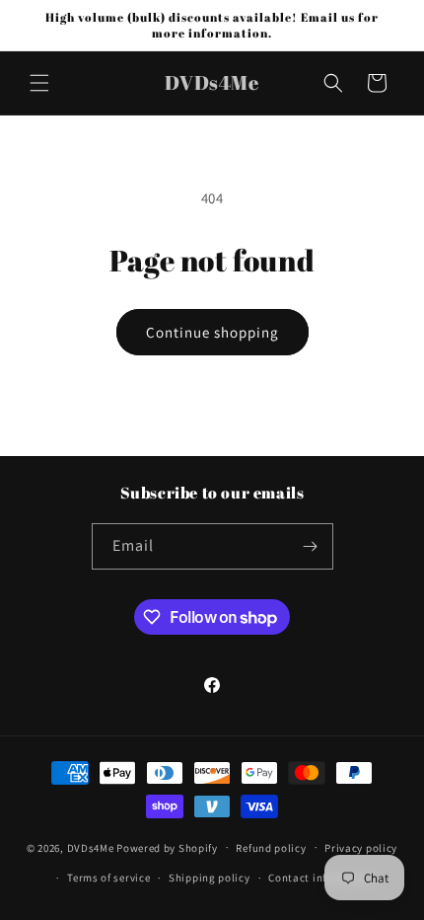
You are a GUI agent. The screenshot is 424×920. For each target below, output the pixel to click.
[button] (39, 83)
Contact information (321, 877)
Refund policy (271, 848)
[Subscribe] (310, 546)
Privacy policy (360, 848)
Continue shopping (212, 332)
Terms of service (108, 877)
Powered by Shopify (167, 847)
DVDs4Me (90, 847)
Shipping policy (209, 877)
